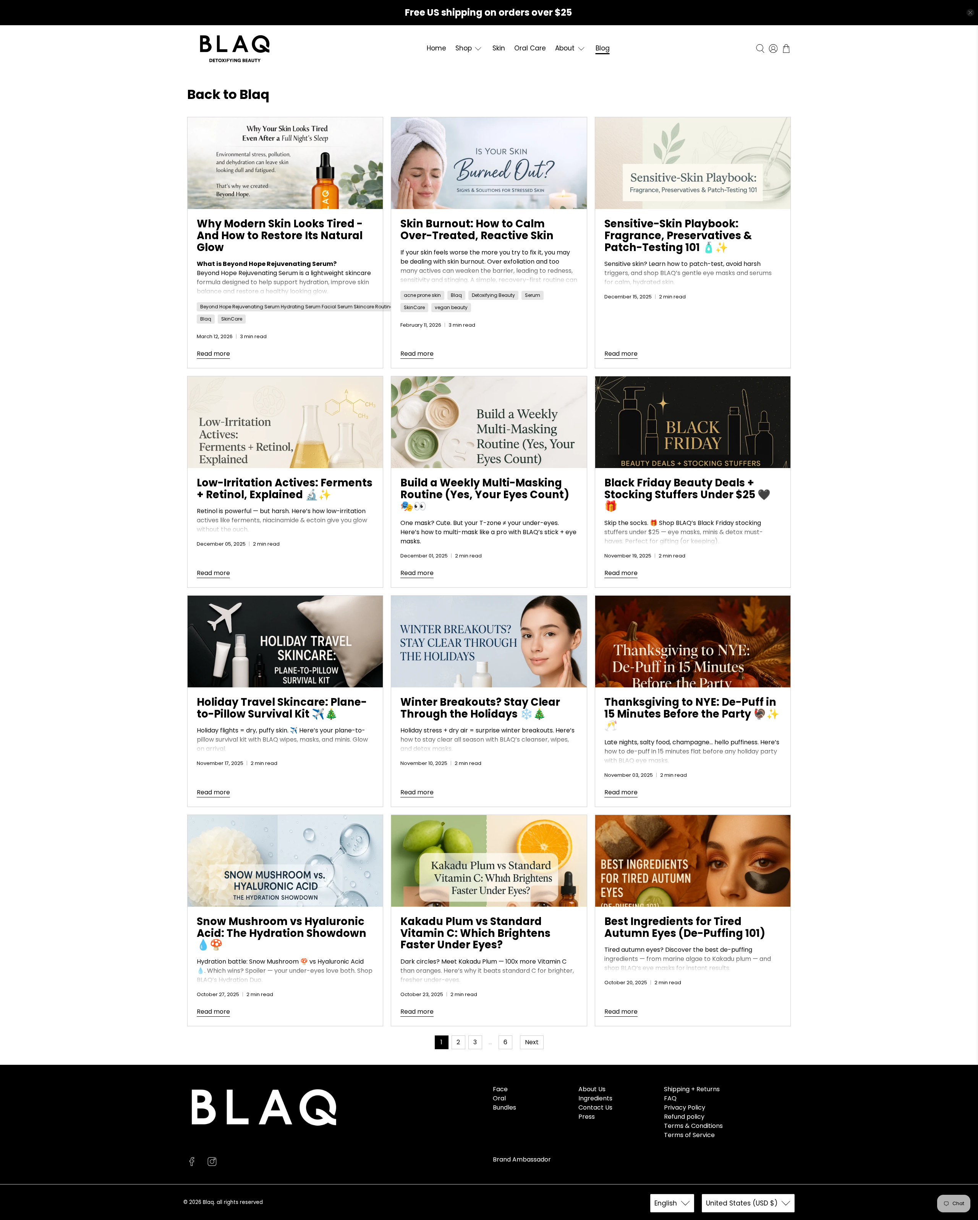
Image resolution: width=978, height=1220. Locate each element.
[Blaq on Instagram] (212, 1164)
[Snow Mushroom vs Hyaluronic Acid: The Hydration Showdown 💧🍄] (285, 861)
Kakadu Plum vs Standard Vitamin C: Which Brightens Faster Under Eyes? (475, 933)
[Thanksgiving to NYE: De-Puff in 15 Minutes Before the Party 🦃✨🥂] (692, 641)
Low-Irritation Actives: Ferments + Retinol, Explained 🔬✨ (284, 488)
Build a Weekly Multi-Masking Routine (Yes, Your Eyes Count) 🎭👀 (484, 494)
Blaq (205, 319)
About (565, 48)
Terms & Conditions (693, 1125)
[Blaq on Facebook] (191, 1164)
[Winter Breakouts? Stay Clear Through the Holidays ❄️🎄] (488, 641)
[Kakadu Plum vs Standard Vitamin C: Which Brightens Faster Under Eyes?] (488, 861)
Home (436, 48)
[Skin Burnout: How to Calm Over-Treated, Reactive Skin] (488, 163)
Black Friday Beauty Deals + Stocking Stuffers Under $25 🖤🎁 (687, 494)
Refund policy (684, 1116)
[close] (970, 12)
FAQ (670, 1098)
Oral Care (530, 48)
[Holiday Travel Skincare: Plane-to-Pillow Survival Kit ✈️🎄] (285, 641)
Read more (213, 353)
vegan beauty (451, 307)
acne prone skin (422, 295)
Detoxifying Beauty (493, 295)
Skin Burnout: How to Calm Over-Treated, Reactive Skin (477, 229)
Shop (463, 48)
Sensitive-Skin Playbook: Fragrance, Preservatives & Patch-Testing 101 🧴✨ (678, 235)
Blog (603, 48)
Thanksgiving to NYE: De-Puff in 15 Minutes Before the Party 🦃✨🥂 (691, 714)
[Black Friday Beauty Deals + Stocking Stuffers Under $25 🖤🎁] (692, 422)
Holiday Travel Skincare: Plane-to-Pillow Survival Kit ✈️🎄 (282, 708)
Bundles (504, 1107)
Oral (499, 1098)
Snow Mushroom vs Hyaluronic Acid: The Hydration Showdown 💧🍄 (281, 933)
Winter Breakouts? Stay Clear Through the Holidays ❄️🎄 (480, 708)
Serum (532, 295)
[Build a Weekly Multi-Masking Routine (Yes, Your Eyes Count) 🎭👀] (488, 422)
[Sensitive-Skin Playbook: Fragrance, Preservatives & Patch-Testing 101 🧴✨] (692, 163)
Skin (498, 48)
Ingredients (595, 1098)
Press (586, 1116)
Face (500, 1089)
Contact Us (595, 1107)
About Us (592, 1089)
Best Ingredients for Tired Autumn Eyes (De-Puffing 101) (684, 927)
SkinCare (231, 319)
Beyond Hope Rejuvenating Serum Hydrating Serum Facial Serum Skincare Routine (296, 306)
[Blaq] (235, 48)
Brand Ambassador (522, 1159)
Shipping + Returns (692, 1089)
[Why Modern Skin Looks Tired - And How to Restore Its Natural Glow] (285, 163)
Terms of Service (689, 1135)
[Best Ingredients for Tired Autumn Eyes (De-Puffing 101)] (692, 861)
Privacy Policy (684, 1107)
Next (532, 1042)
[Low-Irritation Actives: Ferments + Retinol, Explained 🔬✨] (285, 422)
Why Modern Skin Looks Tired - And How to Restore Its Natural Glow (280, 235)
